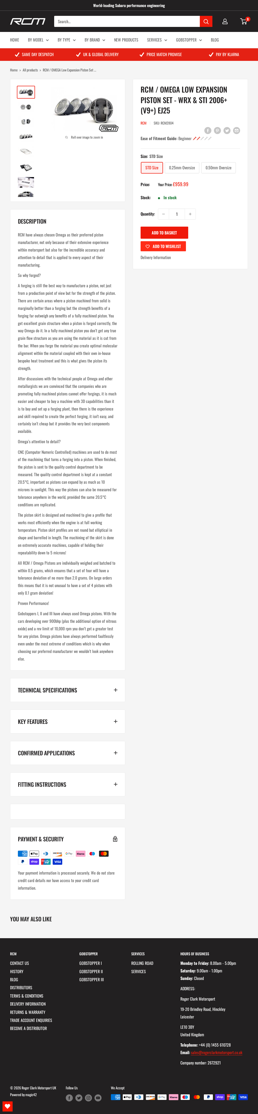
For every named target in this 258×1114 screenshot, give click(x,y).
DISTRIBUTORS (21, 987)
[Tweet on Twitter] (227, 130)
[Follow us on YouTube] (98, 1097)
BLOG (215, 40)
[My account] (225, 21)
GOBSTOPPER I (90, 963)
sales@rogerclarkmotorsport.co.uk (216, 1052)
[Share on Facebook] (207, 130)
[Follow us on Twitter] (78, 1097)
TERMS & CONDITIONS (26, 996)
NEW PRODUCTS (126, 40)
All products (30, 69)
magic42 (31, 1094)
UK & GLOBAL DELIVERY (101, 54)
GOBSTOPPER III (91, 979)
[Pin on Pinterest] (217, 130)
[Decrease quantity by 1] (163, 214)
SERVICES (154, 40)
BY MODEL (35, 40)
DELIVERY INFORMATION (28, 1004)
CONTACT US (19, 963)
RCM (143, 123)
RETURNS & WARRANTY (27, 1012)
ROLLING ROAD (142, 963)
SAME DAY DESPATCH (38, 54)
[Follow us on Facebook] (69, 1097)
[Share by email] (236, 130)
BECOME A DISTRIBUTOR (28, 1028)
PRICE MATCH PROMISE (164, 54)
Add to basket (164, 233)
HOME (14, 40)
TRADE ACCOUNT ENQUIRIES (31, 1020)
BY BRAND (92, 40)
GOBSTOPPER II (91, 971)
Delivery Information (156, 257)
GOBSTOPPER (186, 40)
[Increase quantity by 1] (190, 214)
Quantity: (148, 214)
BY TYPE (64, 40)
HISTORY (16, 971)
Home (14, 69)
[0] (244, 21)
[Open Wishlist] (8, 1106)
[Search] (206, 21)
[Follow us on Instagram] (88, 1097)
